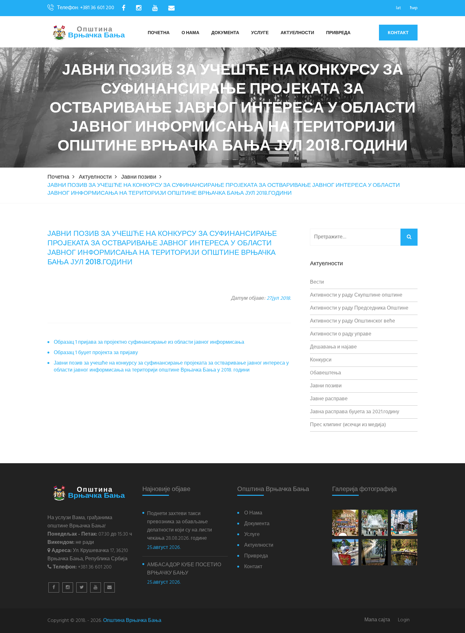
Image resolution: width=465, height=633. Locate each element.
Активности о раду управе (340, 334)
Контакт (398, 32)
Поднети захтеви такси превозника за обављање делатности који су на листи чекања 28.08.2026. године (179, 526)
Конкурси (321, 360)
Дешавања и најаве (333, 347)
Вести (317, 282)
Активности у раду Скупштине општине (356, 295)
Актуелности (297, 33)
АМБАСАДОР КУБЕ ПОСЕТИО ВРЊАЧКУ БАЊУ (184, 569)
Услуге (260, 33)
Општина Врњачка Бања (132, 621)
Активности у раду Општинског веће (352, 321)
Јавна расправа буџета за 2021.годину (354, 412)
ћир (414, 8)
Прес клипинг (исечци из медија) (348, 425)
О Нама (190, 33)
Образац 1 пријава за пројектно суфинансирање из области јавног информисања (149, 342)
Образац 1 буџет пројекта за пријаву (96, 353)
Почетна (159, 33)
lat (398, 8)
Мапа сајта (377, 620)
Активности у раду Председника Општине (359, 308)
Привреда (338, 33)
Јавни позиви (138, 177)
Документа (225, 33)
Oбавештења (325, 373)
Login (404, 620)
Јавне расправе (329, 399)
